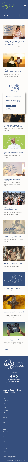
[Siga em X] (14, 376)
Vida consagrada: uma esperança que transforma (13, 339)
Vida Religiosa (12, 317)
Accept (8, 106)
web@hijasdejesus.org (14, 379)
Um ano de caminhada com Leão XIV (13, 152)
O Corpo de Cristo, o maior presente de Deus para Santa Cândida (12, 71)
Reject (14, 106)
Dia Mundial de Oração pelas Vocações (12, 179)
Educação (14, 155)
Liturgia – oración (8, 76)
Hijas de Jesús (14, 74)
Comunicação (14, 342)
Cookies (23, 460)
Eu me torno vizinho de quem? (12, 288)
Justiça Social (18, 212)
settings (9, 103)
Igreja (20, 46)
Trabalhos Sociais (13, 214)
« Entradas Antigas (7, 349)
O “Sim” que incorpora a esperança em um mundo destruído (11, 209)
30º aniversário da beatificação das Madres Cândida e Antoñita (13, 126)
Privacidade (10, 460)
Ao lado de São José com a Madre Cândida (13, 264)
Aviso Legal (17, 460)
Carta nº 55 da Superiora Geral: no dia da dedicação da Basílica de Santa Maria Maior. (14, 43)
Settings (8, 108)
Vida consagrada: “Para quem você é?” (14, 312)
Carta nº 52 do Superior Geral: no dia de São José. (13, 237)
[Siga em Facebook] (11, 376)
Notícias (6, 48)
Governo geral (14, 46)
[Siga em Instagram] (17, 376)
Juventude (17, 182)
